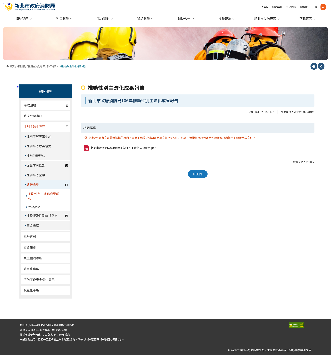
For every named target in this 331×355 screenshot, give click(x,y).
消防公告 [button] (184, 18)
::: (3, 2)
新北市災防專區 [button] (265, 18)
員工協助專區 (33, 258)
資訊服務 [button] (143, 18)
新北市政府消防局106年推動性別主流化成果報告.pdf (123, 148)
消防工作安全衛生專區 (39, 279)
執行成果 (52, 66)
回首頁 (265, 7)
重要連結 (33, 225)
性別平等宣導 (36, 175)
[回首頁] (30, 7)
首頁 (12, 66)
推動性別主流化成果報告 (43, 196)
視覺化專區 (31, 290)
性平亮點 (34, 207)
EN (315, 7)
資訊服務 (21, 66)
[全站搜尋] (323, 7)
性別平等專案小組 (39, 136)
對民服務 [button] (62, 18)
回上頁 (197, 174)
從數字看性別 (36, 165)
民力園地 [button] (103, 18)
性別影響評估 (36, 155)
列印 (314, 66)
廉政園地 (30, 105)
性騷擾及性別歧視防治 (42, 215)
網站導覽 (277, 7)
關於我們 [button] (22, 18)
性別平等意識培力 (39, 146)
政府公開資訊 (33, 116)
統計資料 (30, 236)
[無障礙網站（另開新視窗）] (300, 325)
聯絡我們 (305, 7)
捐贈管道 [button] (224, 18)
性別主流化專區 (36, 66)
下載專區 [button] (305, 18)
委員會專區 (31, 269)
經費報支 (30, 247)
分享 (321, 66)
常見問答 (291, 7)
